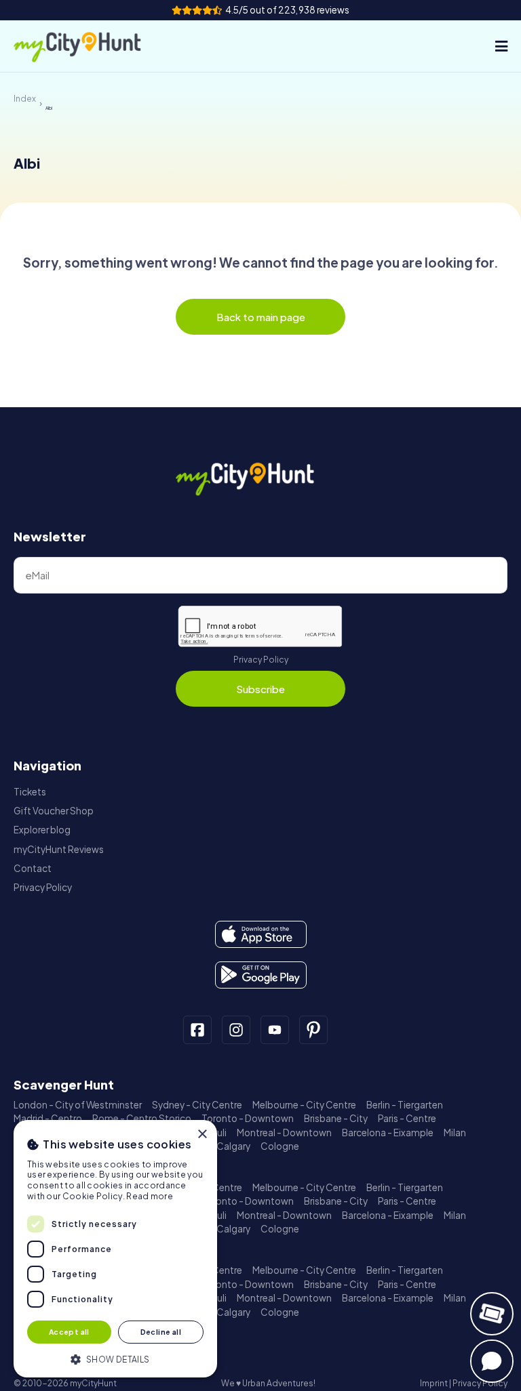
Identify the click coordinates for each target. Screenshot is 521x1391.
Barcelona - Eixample (387, 1132)
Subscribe (260, 688)
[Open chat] (492, 1361)
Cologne (279, 1146)
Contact (33, 868)
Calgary (233, 1146)
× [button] (202, 1134)
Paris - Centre (407, 1118)
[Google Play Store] (261, 975)
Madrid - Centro (48, 1118)
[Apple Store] (261, 934)
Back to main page (260, 316)
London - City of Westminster (78, 1104)
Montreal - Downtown (284, 1132)
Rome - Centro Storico (141, 1118)
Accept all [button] (69, 1331)
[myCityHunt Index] (92, 46)
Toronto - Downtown (247, 1118)
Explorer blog (42, 829)
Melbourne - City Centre (304, 1104)
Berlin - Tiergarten (404, 1104)
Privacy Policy (260, 660)
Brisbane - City (336, 1118)
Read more (149, 1196)
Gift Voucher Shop (54, 810)
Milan (455, 1132)
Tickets (30, 791)
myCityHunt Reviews (59, 849)
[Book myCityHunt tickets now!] (492, 1313)
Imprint (434, 1383)
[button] (115, 1358)
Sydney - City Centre (197, 1104)
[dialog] (115, 1248)
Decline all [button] (160, 1331)
